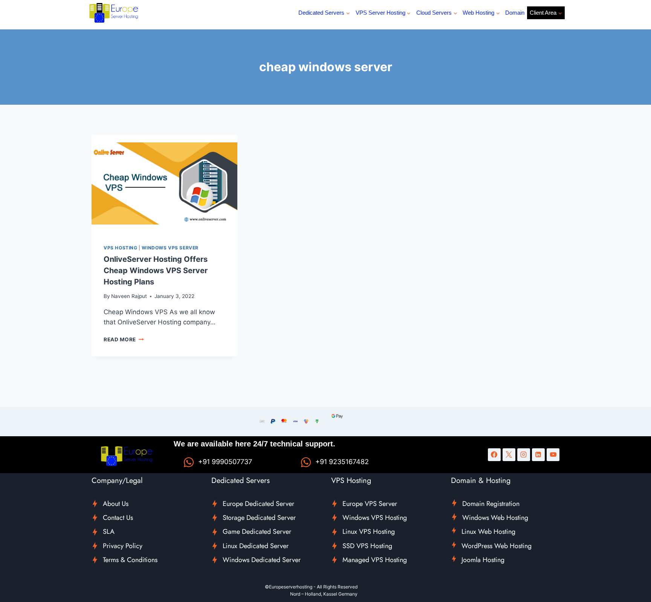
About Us (115, 504)
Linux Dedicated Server (256, 546)
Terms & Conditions (130, 560)
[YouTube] (553, 454)
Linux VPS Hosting (368, 531)
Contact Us (118, 518)
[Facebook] (494, 454)
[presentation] (164, 183)
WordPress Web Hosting (497, 546)
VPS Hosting (121, 248)
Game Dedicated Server (257, 531)
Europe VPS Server (369, 504)
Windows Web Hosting (495, 518)
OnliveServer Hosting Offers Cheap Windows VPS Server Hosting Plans (156, 270)
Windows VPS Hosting (374, 518)
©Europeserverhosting (288, 587)
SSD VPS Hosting (367, 546)
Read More (124, 339)
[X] (509, 454)
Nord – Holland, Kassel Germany (324, 594)
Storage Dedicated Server (259, 518)
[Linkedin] (538, 454)
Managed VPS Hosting (374, 560)
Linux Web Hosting (488, 531)
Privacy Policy (122, 546)
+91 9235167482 (342, 462)
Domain (514, 12)
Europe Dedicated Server (258, 504)
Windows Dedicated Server (262, 560)
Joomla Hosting (483, 560)
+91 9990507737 (225, 462)
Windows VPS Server (170, 248)
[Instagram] (523, 454)
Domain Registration (491, 504)
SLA (109, 531)
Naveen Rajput (129, 296)
